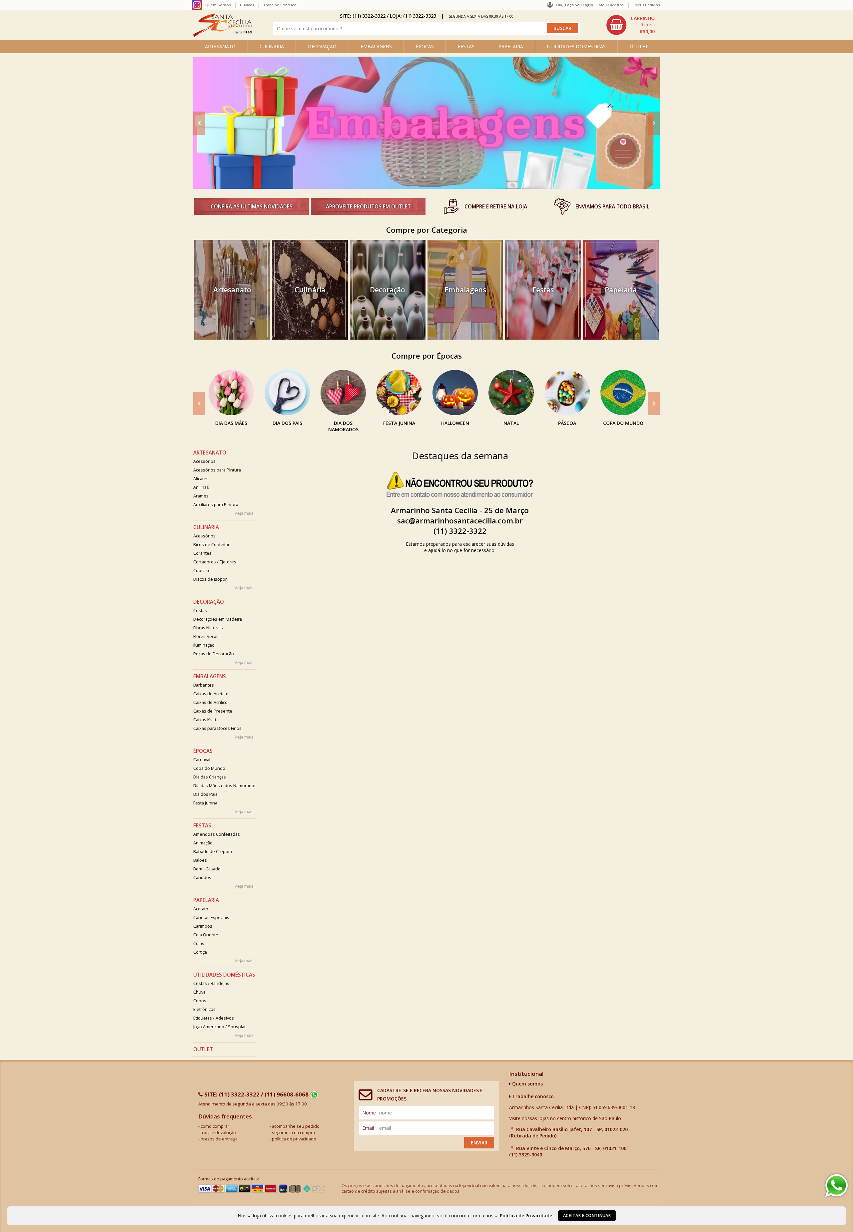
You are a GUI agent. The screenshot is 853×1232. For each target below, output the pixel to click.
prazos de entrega (219, 1139)
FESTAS (466, 46)
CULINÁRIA (272, 46)
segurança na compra (293, 1132)
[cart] (631, 25)
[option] (426, 123)
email (368, 1128)
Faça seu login (579, 4)
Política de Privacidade (526, 1215)
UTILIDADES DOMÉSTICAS (576, 46)
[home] (222, 35)
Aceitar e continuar (587, 1215)
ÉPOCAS (425, 46)
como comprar (215, 1126)
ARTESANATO (220, 46)
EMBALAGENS (376, 46)
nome (369, 1112)
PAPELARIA (510, 46)
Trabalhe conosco (532, 1096)
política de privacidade (294, 1139)
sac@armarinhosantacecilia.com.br (460, 520)
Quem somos (527, 1083)
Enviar (479, 1142)
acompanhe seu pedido (296, 1126)
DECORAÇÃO (322, 46)
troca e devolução (218, 1132)
